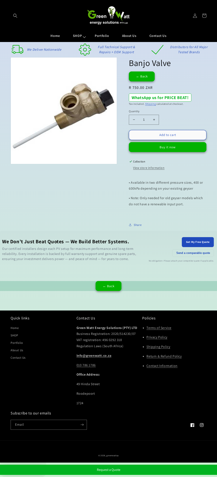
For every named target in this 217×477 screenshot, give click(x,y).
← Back (142, 76)
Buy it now (168, 147)
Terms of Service (158, 328)
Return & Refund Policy (164, 356)
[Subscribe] (82, 425)
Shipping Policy (158, 346)
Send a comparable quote (193, 253)
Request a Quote (108, 469)
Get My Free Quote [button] (198, 242)
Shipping (150, 103)
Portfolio (17, 343)
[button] (15, 15)
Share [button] (138, 225)
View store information (148, 168)
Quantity (134, 111)
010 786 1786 (86, 365)
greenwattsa (112, 455)
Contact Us (18, 357)
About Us (17, 350)
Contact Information (161, 366)
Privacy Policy (156, 337)
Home (15, 328)
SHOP (14, 335)
